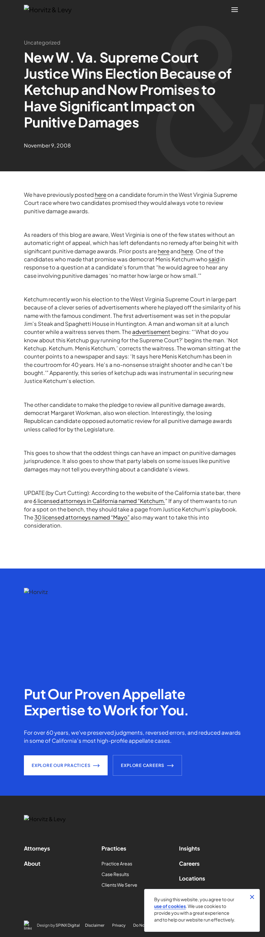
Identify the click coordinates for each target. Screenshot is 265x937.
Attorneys (37, 848)
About (32, 863)
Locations (192, 878)
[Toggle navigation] (234, 9)
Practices (113, 848)
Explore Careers (142, 765)
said (213, 259)
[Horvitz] (51, 10)
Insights (189, 848)
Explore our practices (61, 765)
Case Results (115, 874)
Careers (189, 863)
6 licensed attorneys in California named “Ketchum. (99, 500)
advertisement (151, 331)
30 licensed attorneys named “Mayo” (82, 517)
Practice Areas (116, 863)
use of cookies (170, 906)
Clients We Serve (119, 885)
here (100, 194)
